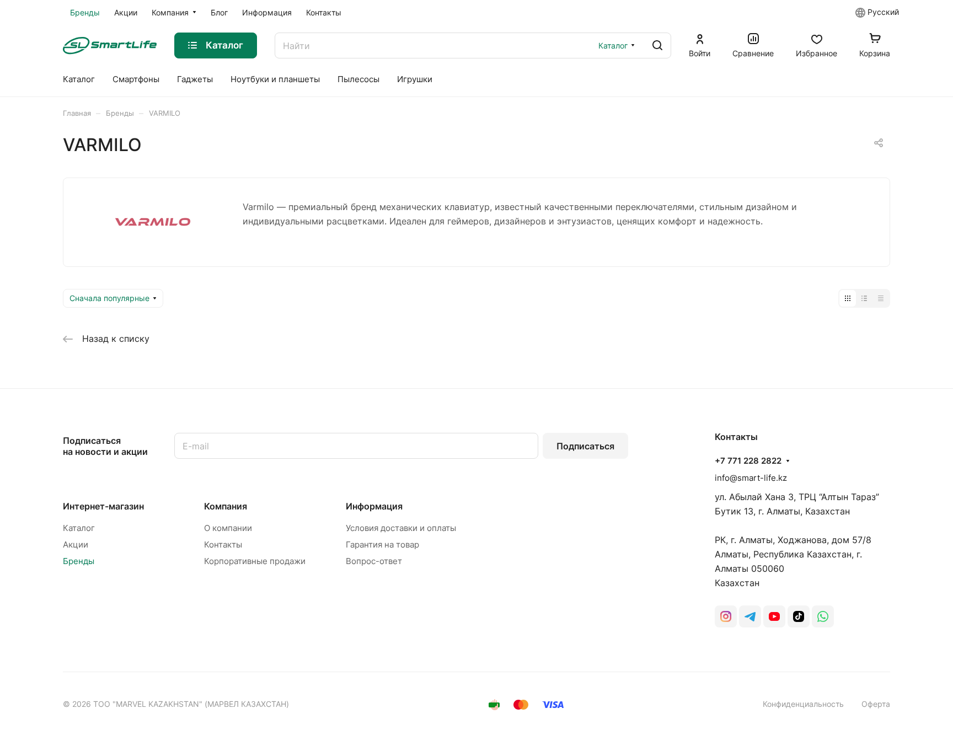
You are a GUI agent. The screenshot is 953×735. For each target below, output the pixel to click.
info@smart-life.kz (751, 478)
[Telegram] (750, 616)
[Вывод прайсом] (880, 298)
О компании (228, 528)
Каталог (79, 528)
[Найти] (657, 45)
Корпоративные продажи (255, 561)
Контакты (223, 544)
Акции (75, 544)
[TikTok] (799, 616)
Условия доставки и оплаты (401, 528)
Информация (374, 506)
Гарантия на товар (382, 544)
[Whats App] (823, 616)
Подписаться (585, 446)
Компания (225, 506)
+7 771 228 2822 (748, 461)
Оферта (875, 704)
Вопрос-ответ (374, 561)
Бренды (78, 561)
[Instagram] (726, 616)
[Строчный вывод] (864, 298)
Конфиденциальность (803, 704)
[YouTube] (774, 616)
